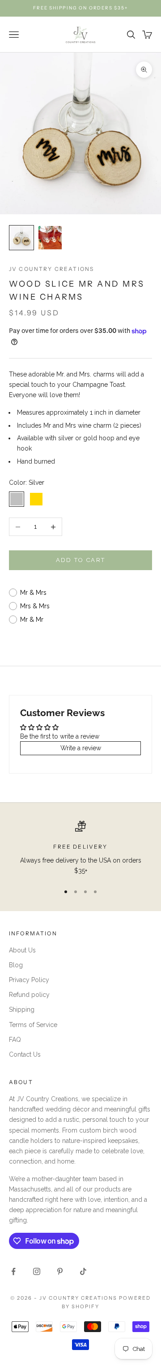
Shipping (21, 1009)
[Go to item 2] (50, 237)
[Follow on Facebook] (13, 1271)
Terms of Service (33, 1024)
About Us (22, 950)
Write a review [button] (80, 748)
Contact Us (25, 1054)
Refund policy (29, 994)
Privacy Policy (29, 979)
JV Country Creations (51, 269)
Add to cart (81, 560)
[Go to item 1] (21, 237)
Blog (16, 965)
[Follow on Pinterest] (59, 1271)
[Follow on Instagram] (36, 1271)
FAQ (15, 1039)
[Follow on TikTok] (83, 1271)
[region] (80, 848)
